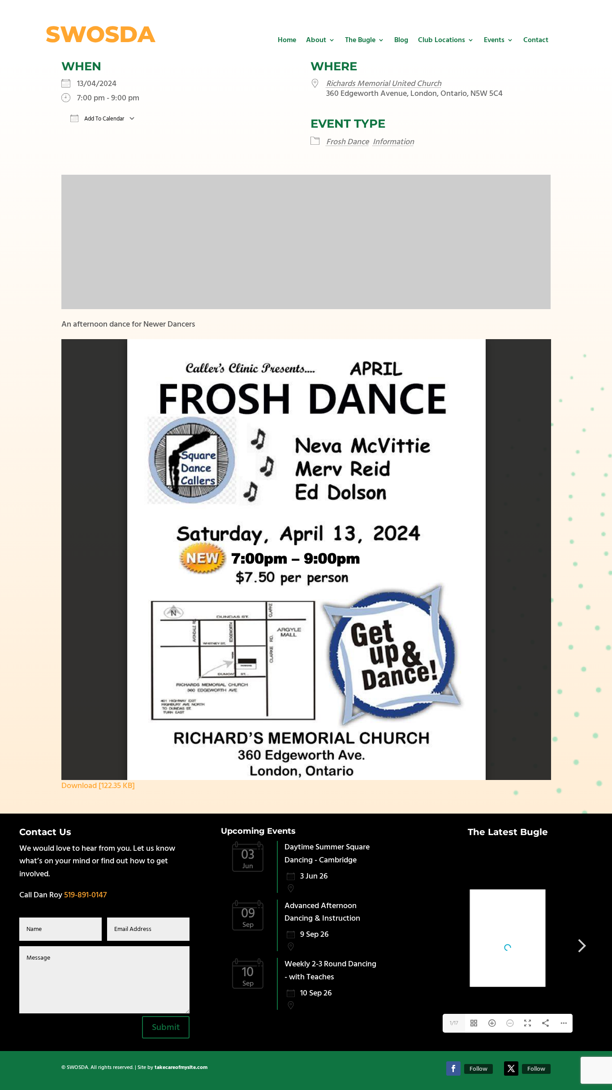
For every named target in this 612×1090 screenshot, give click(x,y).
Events (494, 40)
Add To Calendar (103, 119)
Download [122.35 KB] (98, 785)
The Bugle (360, 40)
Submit (166, 1027)
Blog (401, 40)
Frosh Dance (347, 141)
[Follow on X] (511, 1068)
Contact (535, 40)
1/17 (454, 1023)
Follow (478, 1068)
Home (287, 40)
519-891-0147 (85, 894)
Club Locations (441, 40)
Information (393, 141)
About (316, 40)
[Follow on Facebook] (453, 1068)
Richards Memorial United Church (383, 83)
